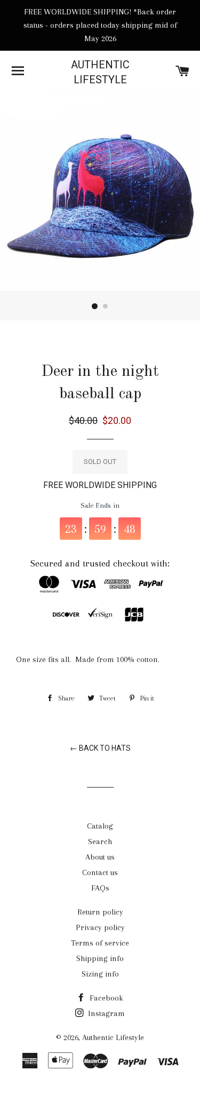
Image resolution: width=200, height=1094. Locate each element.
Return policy (100, 912)
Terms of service (100, 943)
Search (100, 841)
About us (100, 857)
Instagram (105, 1013)
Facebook (105, 998)
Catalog (100, 826)
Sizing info (100, 974)
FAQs (100, 888)
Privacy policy (100, 927)
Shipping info (100, 958)
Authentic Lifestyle (100, 72)
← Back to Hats (100, 748)
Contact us (100, 872)
